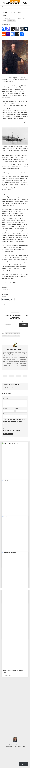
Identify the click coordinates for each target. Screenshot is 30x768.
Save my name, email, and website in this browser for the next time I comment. (14, 420)
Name (5, 408)
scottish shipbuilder (6, 335)
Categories (4, 287)
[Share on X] (5, 376)
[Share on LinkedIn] (25, 376)
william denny (16, 335)
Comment (6, 398)
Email (17, 408)
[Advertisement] (15, 608)
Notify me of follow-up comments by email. (14, 426)
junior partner (9, 333)
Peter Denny (17, 333)
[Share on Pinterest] (18, 376)
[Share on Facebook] (11, 376)
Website (5, 413)
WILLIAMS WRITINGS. (15, 2)
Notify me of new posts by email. (11, 430)
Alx (24, 746)
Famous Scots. (11, 20)
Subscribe (24, 324)
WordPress (14, 746)
